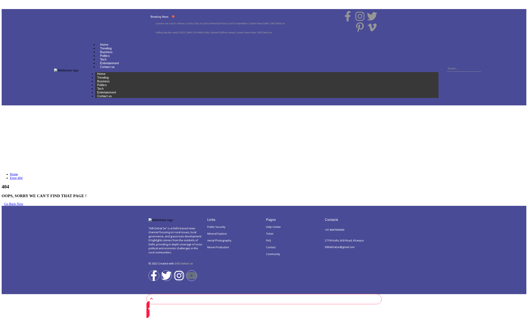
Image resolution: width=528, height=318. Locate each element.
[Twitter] (166, 275)
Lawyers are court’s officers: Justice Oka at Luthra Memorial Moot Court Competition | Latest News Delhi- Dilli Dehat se (220, 23)
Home (104, 44)
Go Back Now (13, 204)
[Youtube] (191, 275)
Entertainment (109, 63)
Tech (103, 59)
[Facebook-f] (153, 275)
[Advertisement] (264, 140)
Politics (105, 55)
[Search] (484, 68)
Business (106, 52)
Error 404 (16, 178)
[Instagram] (179, 275)
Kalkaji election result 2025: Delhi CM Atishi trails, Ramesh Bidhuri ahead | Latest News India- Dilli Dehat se (214, 32)
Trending (106, 48)
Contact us (107, 67)
